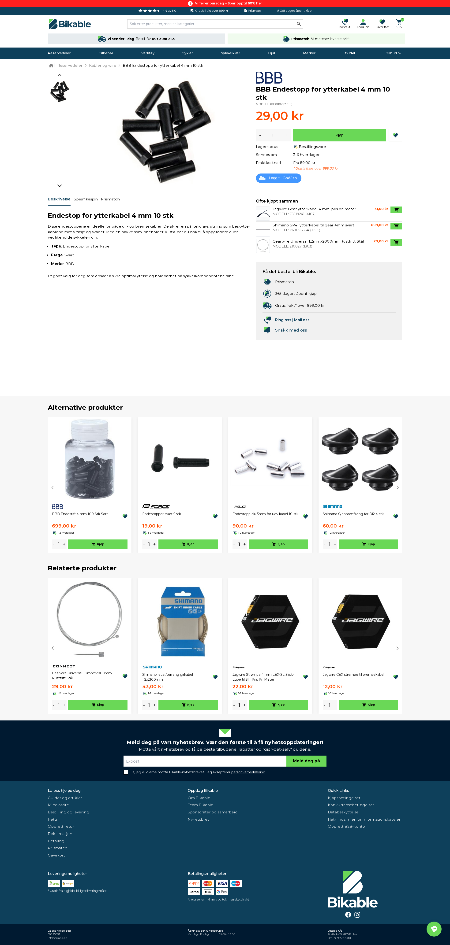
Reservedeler (59, 53)
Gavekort (56, 855)
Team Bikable (200, 805)
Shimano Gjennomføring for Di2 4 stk (353, 514)
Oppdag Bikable (203, 790)
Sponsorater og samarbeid (213, 812)
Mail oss (302, 320)
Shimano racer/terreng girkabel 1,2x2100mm (167, 677)
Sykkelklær (230, 53)
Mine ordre (58, 805)
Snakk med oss (291, 330)
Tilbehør (106, 53)
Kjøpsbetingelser (344, 798)
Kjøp (340, 135)
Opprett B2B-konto (346, 826)
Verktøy (147, 53)
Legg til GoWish (283, 178)
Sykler (187, 53)
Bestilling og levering (68, 812)
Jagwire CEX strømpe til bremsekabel (353, 674)
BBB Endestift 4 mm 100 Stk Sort (80, 514)
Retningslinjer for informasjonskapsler (364, 819)
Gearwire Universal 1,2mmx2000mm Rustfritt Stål (82, 675)
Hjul (271, 53)
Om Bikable (199, 798)
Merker (309, 53)
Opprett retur (61, 826)
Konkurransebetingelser (351, 805)
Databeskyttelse (343, 812)
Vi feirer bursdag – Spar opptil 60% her (228, 3)
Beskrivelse (59, 199)
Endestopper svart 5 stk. (162, 514)
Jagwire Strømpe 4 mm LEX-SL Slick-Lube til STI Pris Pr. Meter (263, 677)
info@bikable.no (57, 938)
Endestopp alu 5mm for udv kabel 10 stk (265, 514)
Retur (53, 819)
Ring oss (283, 320)
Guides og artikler (65, 798)
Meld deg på (306, 760)
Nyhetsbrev (198, 819)
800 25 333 (54, 934)
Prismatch (110, 199)
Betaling (56, 841)
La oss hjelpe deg (64, 790)
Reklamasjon (60, 833)
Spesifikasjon (86, 199)
